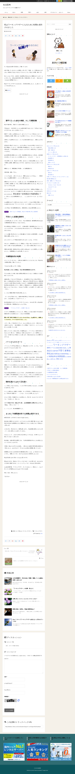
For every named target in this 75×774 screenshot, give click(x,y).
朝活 (66, 356)
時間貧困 (61, 356)
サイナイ (51, 309)
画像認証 (6, 696)
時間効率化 (53, 356)
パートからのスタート (52, 374)
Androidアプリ (52, 187)
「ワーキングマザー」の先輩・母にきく (20, 308)
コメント (6, 658)
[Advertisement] (23, 105)
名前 (5, 676)
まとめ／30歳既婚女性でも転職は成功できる (57, 378)
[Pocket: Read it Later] (22, 35)
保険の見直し (63, 348)
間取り (55, 359)
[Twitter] (57, 1)
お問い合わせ (40, 1)
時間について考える (52, 154)
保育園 (57, 348)
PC (53, 340)
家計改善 (51, 174)
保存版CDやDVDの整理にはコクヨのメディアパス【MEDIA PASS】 (63, 246)
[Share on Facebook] (9, 35)
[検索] (71, 1)
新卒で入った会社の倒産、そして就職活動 (57, 368)
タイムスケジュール (65, 340)
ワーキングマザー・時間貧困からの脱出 (58, 156)
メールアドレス (8, 683)
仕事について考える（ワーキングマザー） (22, 531)
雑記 (49, 193)
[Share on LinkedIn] (16, 35)
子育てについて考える (53, 164)
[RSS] (59, 1)
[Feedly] (61, 1)
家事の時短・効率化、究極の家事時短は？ (24, 609)
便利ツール (51, 348)
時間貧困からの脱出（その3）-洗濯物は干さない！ (63, 226)
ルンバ (51, 345)
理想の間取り (52, 148)
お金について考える (52, 170)
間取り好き (59, 359)
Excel (48, 340)
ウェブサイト (7, 690)
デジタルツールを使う (53, 183)
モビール (66, 342)
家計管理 (54, 354)
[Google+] (12, 35)
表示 (9, 90)
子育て (61, 350)
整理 (63, 354)
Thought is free (45, 770)
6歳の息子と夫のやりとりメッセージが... (57, 330)
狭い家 (49, 359)
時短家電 (51, 160)
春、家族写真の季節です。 (61, 101)
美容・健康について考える (54, 181)
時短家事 (51, 158)
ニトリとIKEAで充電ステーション (63, 111)
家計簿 (60, 354)
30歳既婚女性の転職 (52, 372)
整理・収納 (51, 150)
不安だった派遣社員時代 (53, 370)
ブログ (49, 189)
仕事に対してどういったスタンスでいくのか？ (25, 599)
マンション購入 (52, 152)
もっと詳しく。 (59, 53)
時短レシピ (51, 162)
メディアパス (62, 342)
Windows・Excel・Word (54, 185)
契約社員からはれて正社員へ (54, 376)
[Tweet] (5, 35)
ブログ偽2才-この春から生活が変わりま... (57, 292)
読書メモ (51, 195)
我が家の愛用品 (51, 178)
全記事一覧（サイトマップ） (50, 1)
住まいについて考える (53, 146)
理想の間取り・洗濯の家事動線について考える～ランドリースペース (63, 216)
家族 (50, 166)
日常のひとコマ (51, 191)
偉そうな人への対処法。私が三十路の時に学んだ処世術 (24, 211)
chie (41, 533)
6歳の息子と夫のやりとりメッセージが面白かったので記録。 (63, 131)
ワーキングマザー (38, 531)
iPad (51, 340)
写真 (68, 348)
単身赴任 (51, 168)
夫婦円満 (55, 351)
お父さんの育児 (58, 340)
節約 (50, 172)
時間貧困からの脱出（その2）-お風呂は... (57, 280)
